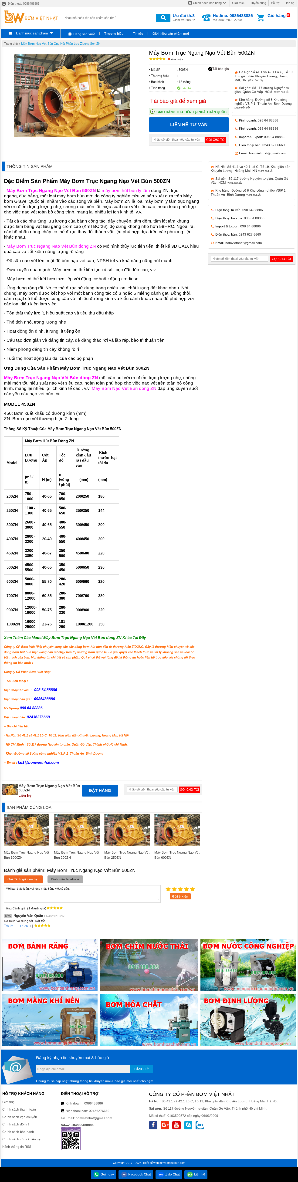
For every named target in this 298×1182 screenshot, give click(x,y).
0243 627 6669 (273, 145)
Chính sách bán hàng (207, 3)
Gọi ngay (107, 1174)
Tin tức (138, 33)
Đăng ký (141, 1069)
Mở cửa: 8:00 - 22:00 (233, 17)
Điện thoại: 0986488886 (23, 3)
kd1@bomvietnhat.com (38, 762)
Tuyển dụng (258, 3)
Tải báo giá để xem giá (178, 101)
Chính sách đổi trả (15, 1124)
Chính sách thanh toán (19, 1109)
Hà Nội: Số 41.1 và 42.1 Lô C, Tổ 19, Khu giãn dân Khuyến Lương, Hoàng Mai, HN (250, 168)
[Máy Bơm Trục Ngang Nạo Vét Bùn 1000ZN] (26, 845)
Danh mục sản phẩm (32, 33)
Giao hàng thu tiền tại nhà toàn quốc (191, 112)
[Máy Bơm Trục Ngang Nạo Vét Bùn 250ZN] (127, 845)
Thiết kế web (151, 1163)
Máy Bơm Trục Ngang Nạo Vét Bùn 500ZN (51, 190)
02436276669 (99, 1111)
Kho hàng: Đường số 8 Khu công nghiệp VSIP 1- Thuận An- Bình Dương (263, 103)
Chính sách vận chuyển (19, 1117)
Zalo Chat (172, 1174)
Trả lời (8, 926)
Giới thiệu (238, 3)
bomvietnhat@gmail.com (267, 153)
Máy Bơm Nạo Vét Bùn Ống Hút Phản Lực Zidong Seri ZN (60, 43)
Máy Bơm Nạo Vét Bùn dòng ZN (124, 388)
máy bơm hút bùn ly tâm (126, 190)
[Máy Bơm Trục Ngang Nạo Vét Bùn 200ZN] (77, 845)
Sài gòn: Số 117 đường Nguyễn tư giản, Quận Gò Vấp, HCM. (261, 90)
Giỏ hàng (277, 15)
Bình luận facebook (65, 879)
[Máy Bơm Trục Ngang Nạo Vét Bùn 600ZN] (177, 845)
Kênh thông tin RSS (16, 1146)
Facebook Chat (139, 1174)
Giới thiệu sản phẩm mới (170, 33)
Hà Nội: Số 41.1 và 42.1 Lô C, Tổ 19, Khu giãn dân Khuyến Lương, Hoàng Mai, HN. (264, 75)
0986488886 (93, 1103)
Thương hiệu (113, 33)
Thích (24, 926)
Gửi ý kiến (180, 896)
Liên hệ (289, 3)
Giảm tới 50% (184, 17)
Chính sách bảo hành (18, 1132)
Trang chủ (11, 43)
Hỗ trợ (275, 3)
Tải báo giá (220, 69)
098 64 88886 (268, 120)
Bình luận (175, 59)
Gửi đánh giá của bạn (23, 879)
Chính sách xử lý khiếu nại (21, 1139)
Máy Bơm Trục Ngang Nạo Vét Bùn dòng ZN (51, 246)
